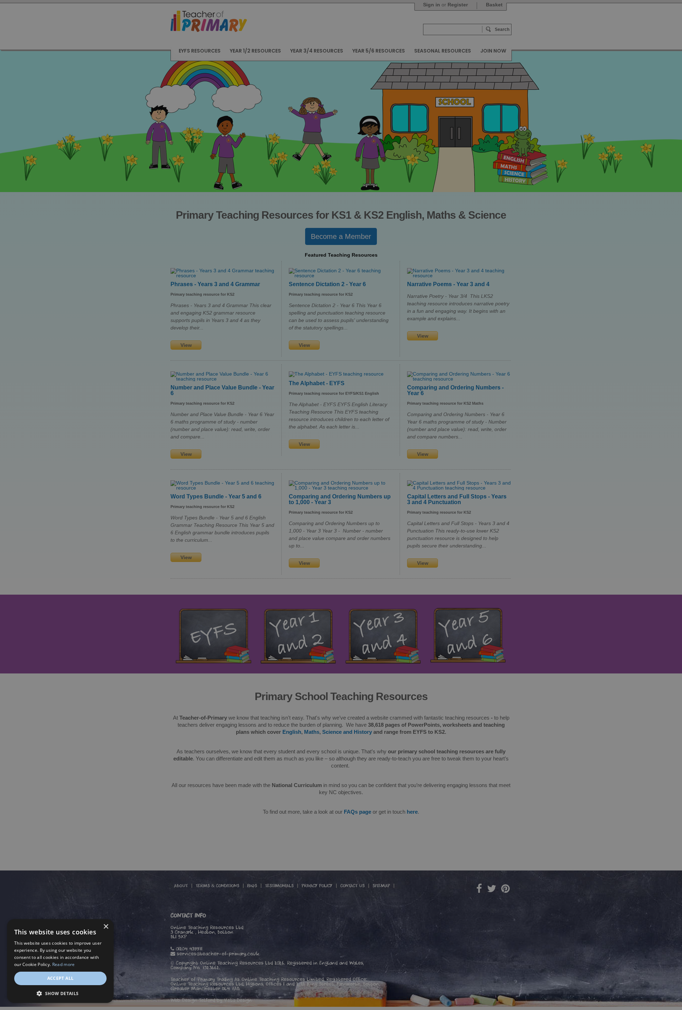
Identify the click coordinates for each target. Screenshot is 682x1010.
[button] (60, 993)
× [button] (105, 926)
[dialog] (341, 505)
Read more (63, 964)
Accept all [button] (60, 978)
